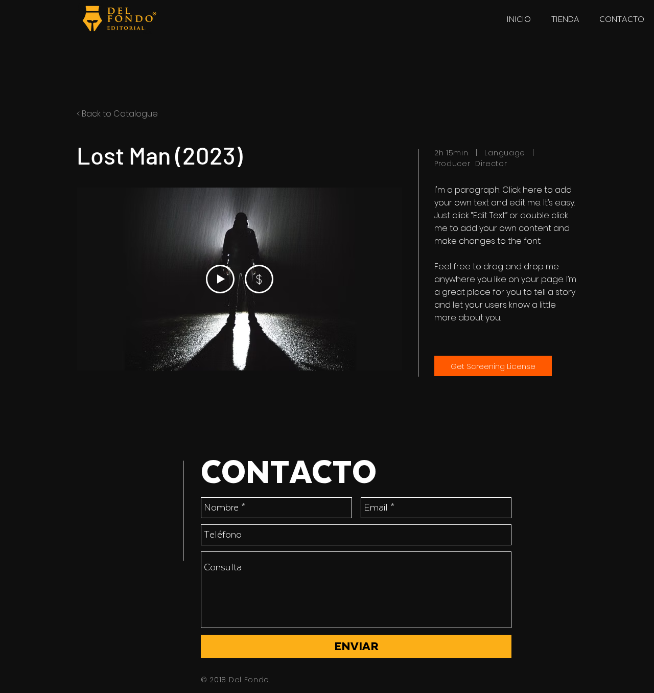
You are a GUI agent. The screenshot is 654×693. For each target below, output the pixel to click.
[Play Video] (220, 279)
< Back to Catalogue (117, 114)
